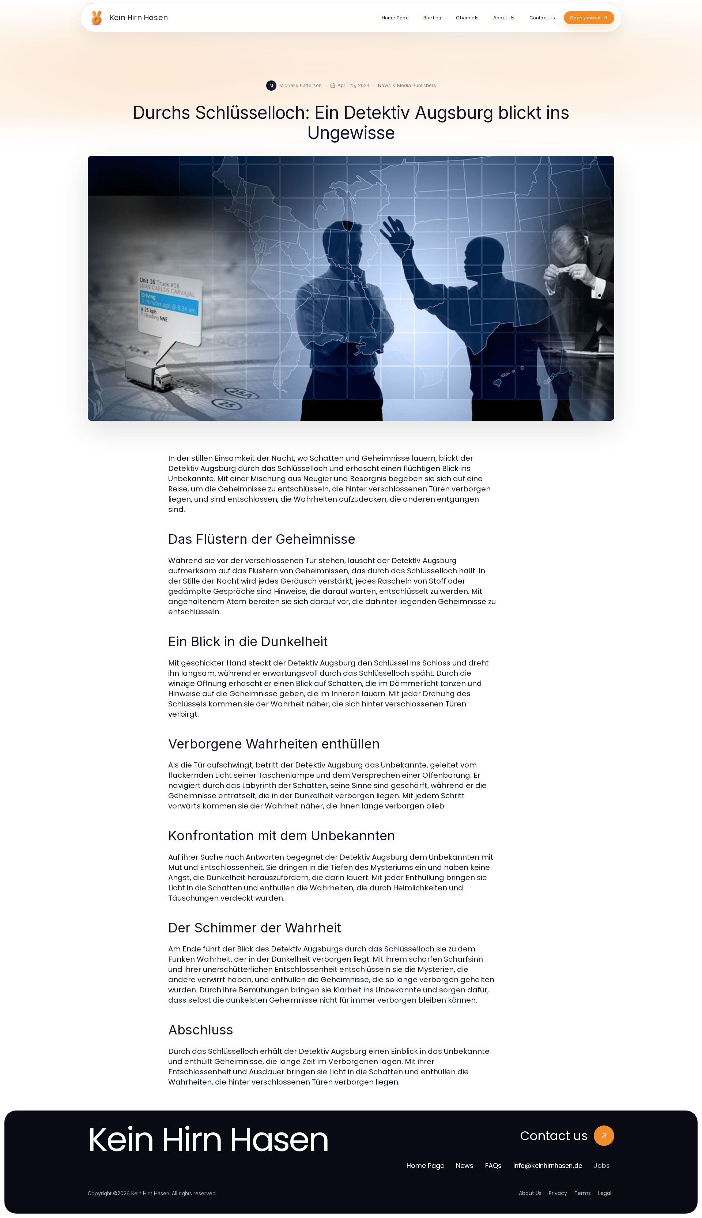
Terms (582, 1193)
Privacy (558, 1193)
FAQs (493, 1165)
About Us (530, 1193)
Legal (604, 1193)
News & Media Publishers (407, 85)
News (464, 1165)
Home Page (425, 1165)
